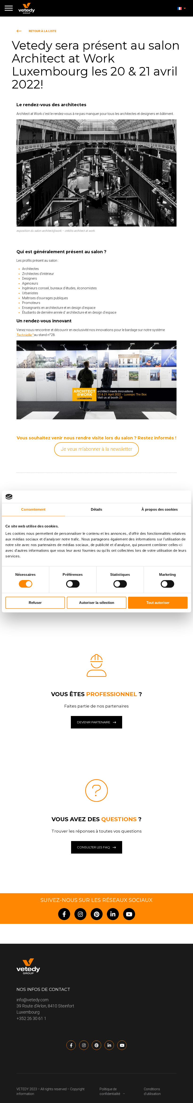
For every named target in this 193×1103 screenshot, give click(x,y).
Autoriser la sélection (96, 603)
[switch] (73, 584)
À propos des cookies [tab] (159, 509)
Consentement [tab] (33, 509)
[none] (181, 8)
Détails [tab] (96, 509)
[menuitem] (181, 8)
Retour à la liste (42, 31)
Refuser (35, 603)
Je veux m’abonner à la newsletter (96, 449)
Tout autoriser (157, 603)
